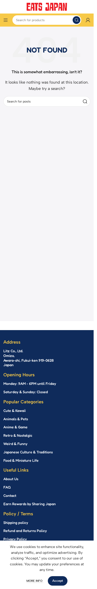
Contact (9, 495)
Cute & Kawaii (14, 410)
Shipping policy (15, 522)
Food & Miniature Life (21, 460)
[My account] (87, 20)
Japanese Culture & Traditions (28, 452)
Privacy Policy (15, 539)
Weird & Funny (15, 443)
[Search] (76, 20)
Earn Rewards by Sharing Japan (29, 504)
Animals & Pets (15, 419)
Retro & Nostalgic (17, 435)
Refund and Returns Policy (25, 530)
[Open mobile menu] (5, 20)
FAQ (7, 487)
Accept (57, 581)
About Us (10, 479)
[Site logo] (47, 6)
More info (34, 580)
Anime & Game (15, 427)
